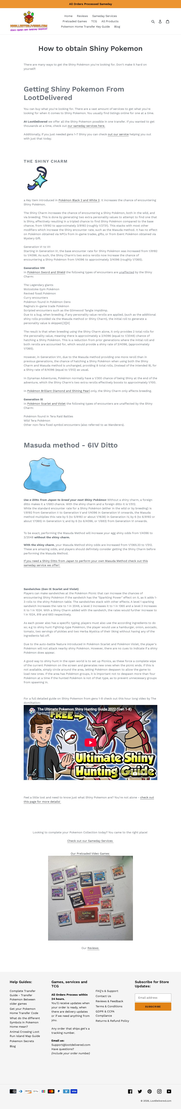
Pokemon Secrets (22, 1041)
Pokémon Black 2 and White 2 (79, 200)
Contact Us (103, 996)
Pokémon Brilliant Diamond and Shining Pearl (58, 391)
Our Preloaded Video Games (90, 853)
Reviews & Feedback (109, 1001)
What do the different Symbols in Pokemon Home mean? (25, 1022)
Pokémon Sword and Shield (46, 272)
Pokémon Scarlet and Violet (46, 403)
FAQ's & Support (107, 991)
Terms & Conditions (109, 1006)
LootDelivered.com (160, 1100)
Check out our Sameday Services (90, 841)
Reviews (93, 948)
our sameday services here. (86, 125)
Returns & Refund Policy (112, 1020)
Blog (13, 1046)
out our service (118, 134)
